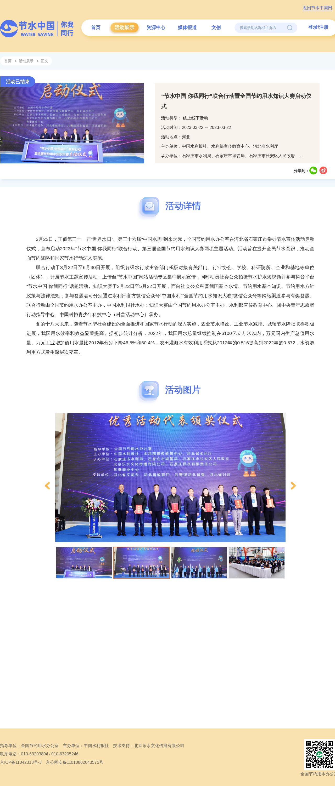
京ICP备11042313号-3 (21, 762)
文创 (216, 27)
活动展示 (125, 27)
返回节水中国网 (317, 7)
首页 (95, 27)
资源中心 (156, 27)
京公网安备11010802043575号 (74, 762)
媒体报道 (187, 27)
